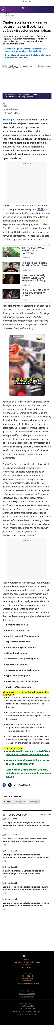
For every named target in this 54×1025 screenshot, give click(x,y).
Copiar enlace (23, 785)
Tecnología (8, 16)
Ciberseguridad (20, 802)
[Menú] (3, 9)
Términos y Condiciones (27, 991)
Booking (7, 802)
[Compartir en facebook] (4, 785)
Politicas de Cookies (27, 997)
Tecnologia (33, 802)
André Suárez (12, 109)
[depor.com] (29, 8)
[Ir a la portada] (27, 956)
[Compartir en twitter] (10, 785)
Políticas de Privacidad (27, 994)
